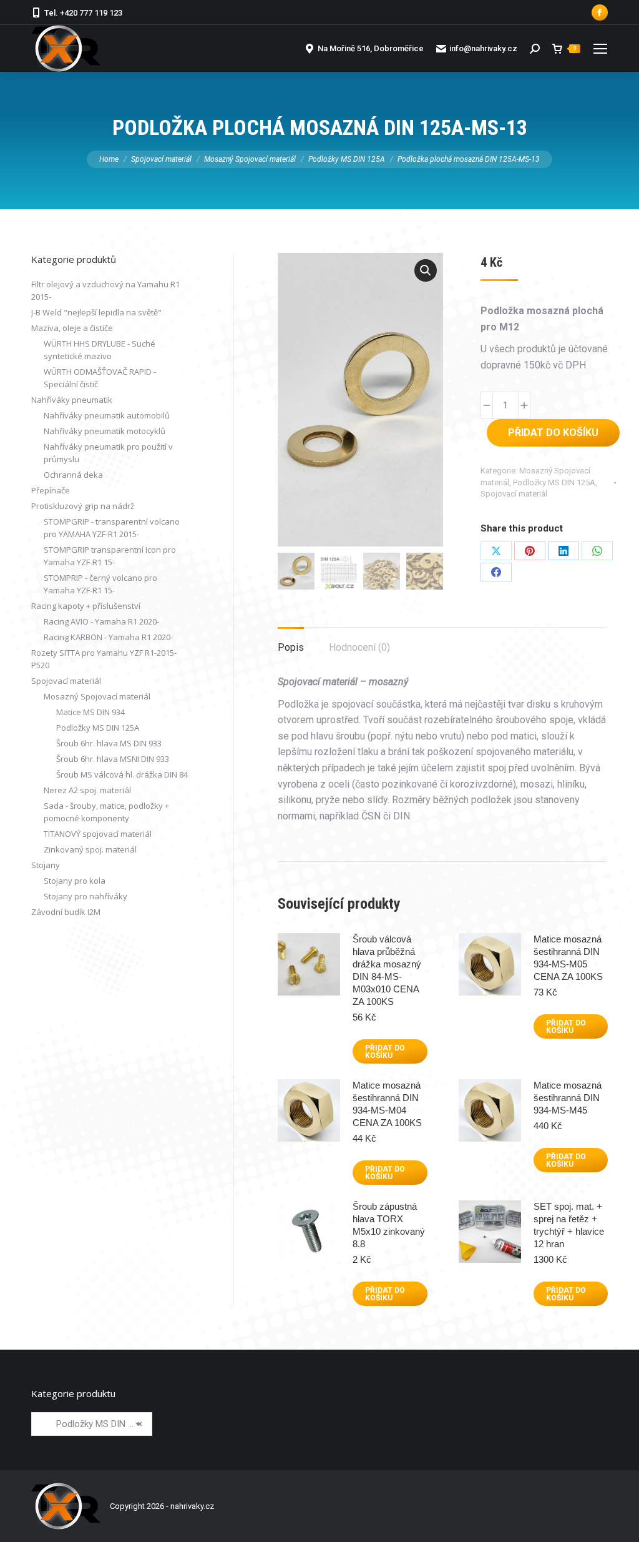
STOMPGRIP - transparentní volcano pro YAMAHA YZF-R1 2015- (112, 528)
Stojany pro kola (74, 880)
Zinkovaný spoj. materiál (90, 849)
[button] (425, 270)
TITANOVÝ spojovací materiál (98, 833)
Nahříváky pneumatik (71, 399)
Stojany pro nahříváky (85, 896)
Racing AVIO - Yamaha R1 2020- (101, 621)
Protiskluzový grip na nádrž (82, 506)
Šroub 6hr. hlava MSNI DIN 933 (112, 758)
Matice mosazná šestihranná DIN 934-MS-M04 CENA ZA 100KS (387, 1104)
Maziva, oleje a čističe (72, 328)
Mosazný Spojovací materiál (97, 696)
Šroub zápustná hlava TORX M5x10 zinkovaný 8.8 (389, 1225)
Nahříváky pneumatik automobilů (107, 415)
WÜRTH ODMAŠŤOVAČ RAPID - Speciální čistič (100, 378)
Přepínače (50, 490)
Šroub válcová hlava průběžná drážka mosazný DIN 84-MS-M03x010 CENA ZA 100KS (387, 970)
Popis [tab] (291, 647)
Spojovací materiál (513, 493)
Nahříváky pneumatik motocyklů (104, 431)
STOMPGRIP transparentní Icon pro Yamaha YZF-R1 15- (110, 556)
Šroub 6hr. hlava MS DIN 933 (109, 743)
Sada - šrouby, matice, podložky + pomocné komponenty (106, 812)
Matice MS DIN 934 (90, 712)
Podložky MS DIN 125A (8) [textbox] (91, 1424)
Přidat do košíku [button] (385, 1052)
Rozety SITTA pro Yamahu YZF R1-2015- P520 (104, 659)
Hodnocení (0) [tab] (359, 647)
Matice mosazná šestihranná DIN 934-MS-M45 (568, 1097)
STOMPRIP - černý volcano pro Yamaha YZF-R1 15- (100, 584)
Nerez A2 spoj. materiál (87, 790)
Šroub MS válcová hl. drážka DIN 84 (122, 774)
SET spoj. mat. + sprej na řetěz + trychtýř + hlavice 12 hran (569, 1225)
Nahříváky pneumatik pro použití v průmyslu (108, 453)
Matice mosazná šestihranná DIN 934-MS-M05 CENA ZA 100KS (568, 958)
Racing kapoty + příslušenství (85, 605)
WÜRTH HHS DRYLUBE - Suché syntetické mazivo (99, 350)
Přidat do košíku (553, 432)
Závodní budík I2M (65, 911)
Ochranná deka (73, 474)
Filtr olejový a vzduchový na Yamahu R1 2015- (105, 290)
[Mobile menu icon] (600, 48)
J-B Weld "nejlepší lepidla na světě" (96, 312)
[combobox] (91, 1424)
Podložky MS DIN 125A (554, 482)
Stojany (45, 865)
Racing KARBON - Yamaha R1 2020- (108, 637)
